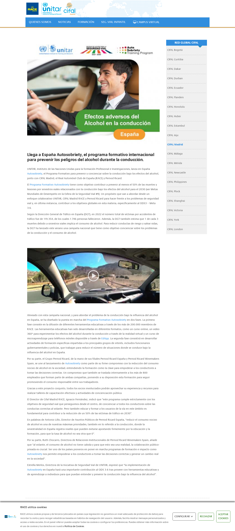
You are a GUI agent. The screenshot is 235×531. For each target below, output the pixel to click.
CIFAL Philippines (177, 182)
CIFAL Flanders (175, 97)
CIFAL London (175, 229)
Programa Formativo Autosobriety (49, 184)
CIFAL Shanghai (176, 200)
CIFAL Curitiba (175, 59)
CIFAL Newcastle (176, 172)
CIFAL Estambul (176, 125)
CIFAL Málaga (175, 153)
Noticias (64, 22)
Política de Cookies (74, 526)
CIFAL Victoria (175, 210)
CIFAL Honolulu (176, 106)
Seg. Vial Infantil (113, 22)
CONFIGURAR (182, 516)
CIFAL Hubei (174, 116)
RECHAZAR (206, 516)
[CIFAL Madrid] (50, 9)
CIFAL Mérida (174, 163)
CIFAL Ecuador (175, 87)
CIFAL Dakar (174, 69)
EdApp (105, 338)
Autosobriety (34, 173)
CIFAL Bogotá (175, 50)
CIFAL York (173, 219)
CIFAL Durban (175, 78)
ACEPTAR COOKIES (223, 516)
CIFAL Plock (173, 191)
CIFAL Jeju (172, 135)
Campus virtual (147, 22)
